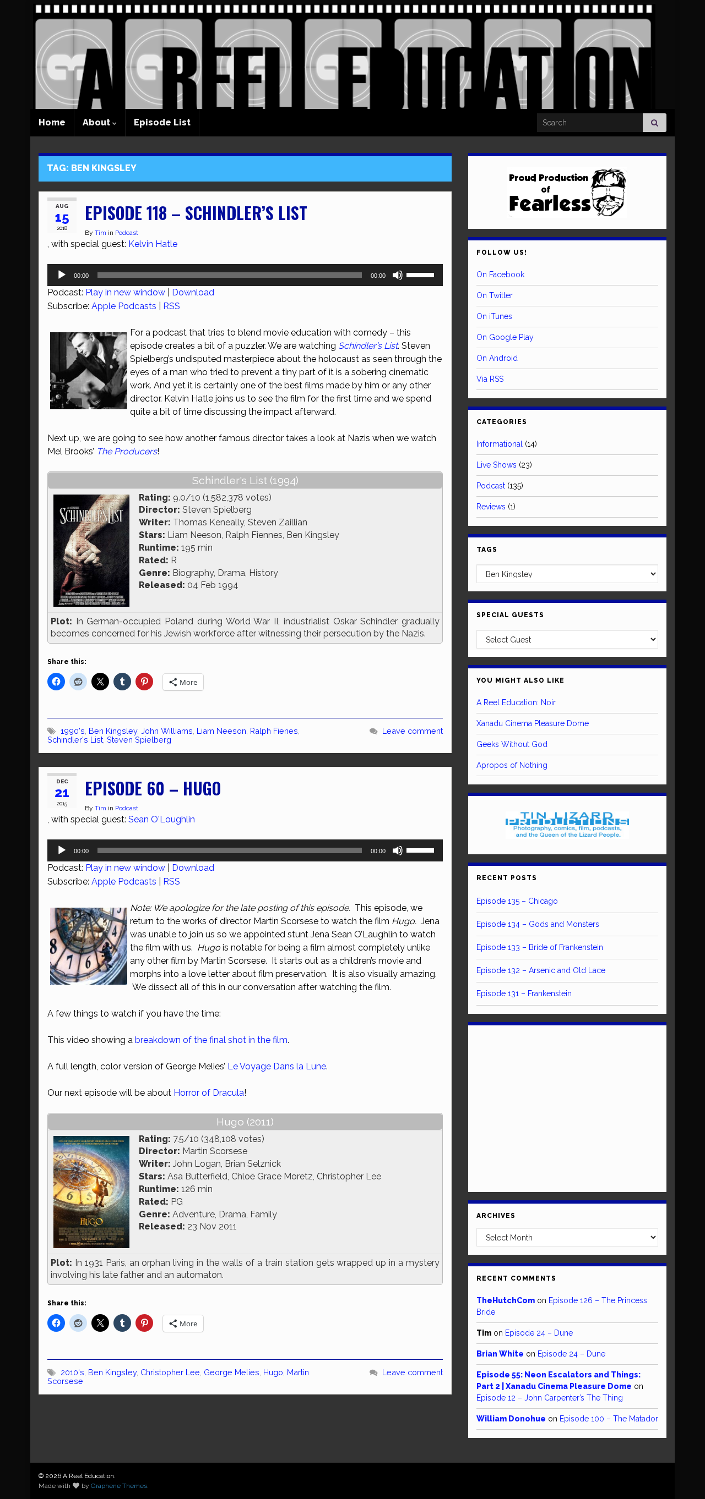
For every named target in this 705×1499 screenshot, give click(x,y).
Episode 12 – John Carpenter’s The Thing (549, 1397)
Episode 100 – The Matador (609, 1418)
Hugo (273, 1372)
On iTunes (494, 316)
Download (193, 292)
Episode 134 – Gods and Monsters (537, 924)
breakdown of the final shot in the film (211, 1040)
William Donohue (511, 1418)
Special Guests (510, 615)
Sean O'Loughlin (161, 819)
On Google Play (505, 337)
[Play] (61, 275)
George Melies (231, 1372)
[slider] (421, 274)
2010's (72, 1372)
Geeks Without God (511, 744)
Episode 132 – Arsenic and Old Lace (540, 970)
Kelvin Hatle (152, 244)
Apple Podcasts (123, 306)
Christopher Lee (170, 1372)
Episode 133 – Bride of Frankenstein (539, 947)
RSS (171, 306)
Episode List (162, 122)
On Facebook (500, 274)
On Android (497, 358)
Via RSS (489, 379)
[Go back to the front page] (344, 54)
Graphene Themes (119, 1486)
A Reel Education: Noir (516, 702)
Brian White (500, 1353)
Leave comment (412, 730)
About (97, 122)
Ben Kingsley (113, 730)
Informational (499, 444)
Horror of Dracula (208, 1093)
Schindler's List (75, 739)
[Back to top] (680, 1474)
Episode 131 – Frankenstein (524, 993)
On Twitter (494, 295)
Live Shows (496, 464)
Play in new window (125, 292)
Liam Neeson (221, 730)
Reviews (491, 506)
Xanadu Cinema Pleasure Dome (532, 723)
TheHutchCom (505, 1300)
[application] (245, 275)
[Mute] (397, 275)
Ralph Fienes (274, 730)
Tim (100, 233)
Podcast (126, 233)
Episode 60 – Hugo (153, 788)
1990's (73, 730)
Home (52, 122)
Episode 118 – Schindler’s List (196, 212)
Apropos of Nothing (511, 765)
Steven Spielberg (139, 739)
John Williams (167, 730)
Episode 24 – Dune (539, 1332)
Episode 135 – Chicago (517, 901)
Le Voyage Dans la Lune (276, 1066)
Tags (486, 549)
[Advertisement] (567, 1107)
